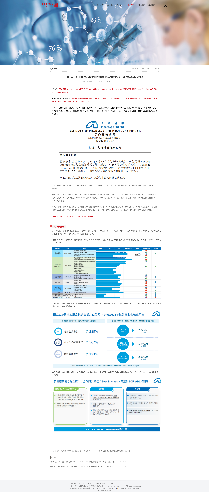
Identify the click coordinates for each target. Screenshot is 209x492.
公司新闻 (156, 69)
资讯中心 (149, 69)
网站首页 (73, 483)
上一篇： (70, 451)
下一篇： (113, 451)
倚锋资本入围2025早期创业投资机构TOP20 (62, 462)
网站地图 (138, 488)
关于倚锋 (99, 5)
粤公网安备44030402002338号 (126, 488)
